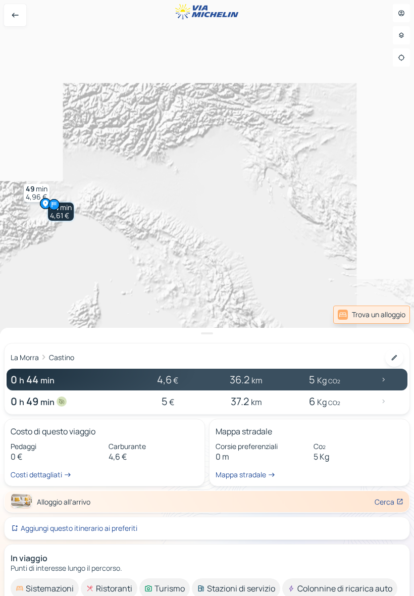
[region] (207, 298)
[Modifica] (394, 358)
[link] (385, 315)
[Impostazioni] (401, 35)
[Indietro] (15, 15)
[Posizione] (401, 57)
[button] (61, 212)
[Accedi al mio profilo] (401, 13)
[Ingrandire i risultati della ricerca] (207, 333)
